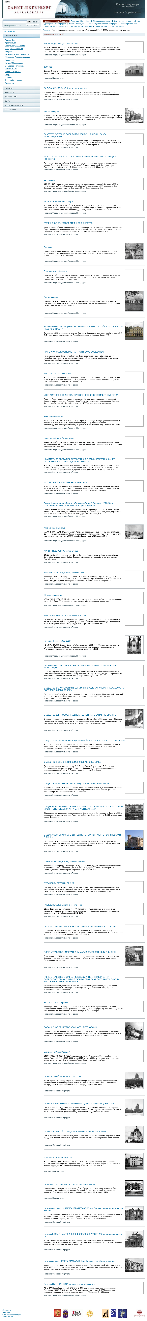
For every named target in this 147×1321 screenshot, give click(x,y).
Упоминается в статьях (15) (54, 34)
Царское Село (101, 26)
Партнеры (6, 1312)
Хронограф (62, 26)
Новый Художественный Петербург (102, 24)
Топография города (13, 80)
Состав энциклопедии (11, 1315)
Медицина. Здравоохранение (17, 57)
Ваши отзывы (8, 1317)
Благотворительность (129, 24)
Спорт (7, 74)
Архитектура (10, 43)
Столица (8, 77)
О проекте (6, 1310)
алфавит (34, 25)
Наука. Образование (14, 63)
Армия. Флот (10, 40)
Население (9, 60)
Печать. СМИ (11, 69)
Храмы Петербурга (77, 24)
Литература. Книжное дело (17, 54)
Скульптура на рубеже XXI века (127, 21)
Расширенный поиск (12, 25)
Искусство (9, 51)
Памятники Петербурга (80, 21)
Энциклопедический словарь (56, 21)
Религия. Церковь (13, 72)
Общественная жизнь (14, 66)
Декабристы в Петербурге (55, 24)
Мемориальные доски (102, 21)
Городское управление (15, 46)
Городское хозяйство (14, 49)
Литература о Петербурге (81, 26)
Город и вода (50, 26)
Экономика (9, 83)
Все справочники (117, 26)
